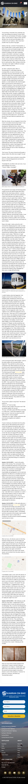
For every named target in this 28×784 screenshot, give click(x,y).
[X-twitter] (19, 772)
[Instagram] (9, 772)
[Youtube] (14, 772)
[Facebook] (5, 772)
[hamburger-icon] (25, 3)
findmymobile (18, 372)
